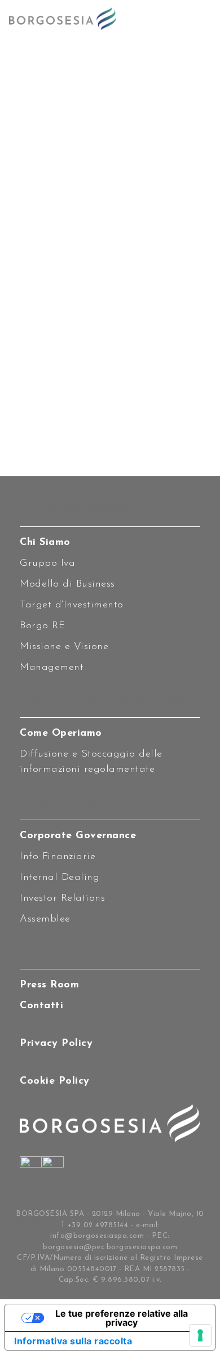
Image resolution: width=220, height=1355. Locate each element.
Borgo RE (42, 626)
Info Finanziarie (57, 857)
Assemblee (45, 919)
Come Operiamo (61, 733)
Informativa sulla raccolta (73, 1341)
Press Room (49, 985)
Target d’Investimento (72, 605)
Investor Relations (62, 898)
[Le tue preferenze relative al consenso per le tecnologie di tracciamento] (200, 1335)
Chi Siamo (45, 543)
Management (51, 668)
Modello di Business (67, 584)
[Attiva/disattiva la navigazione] (199, 18)
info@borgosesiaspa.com (97, 1236)
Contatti (41, 1006)
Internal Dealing (59, 878)
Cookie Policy (55, 1081)
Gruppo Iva (47, 563)
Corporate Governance (78, 836)
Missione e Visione (64, 647)
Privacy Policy (56, 1044)
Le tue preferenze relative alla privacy (121, 1318)
